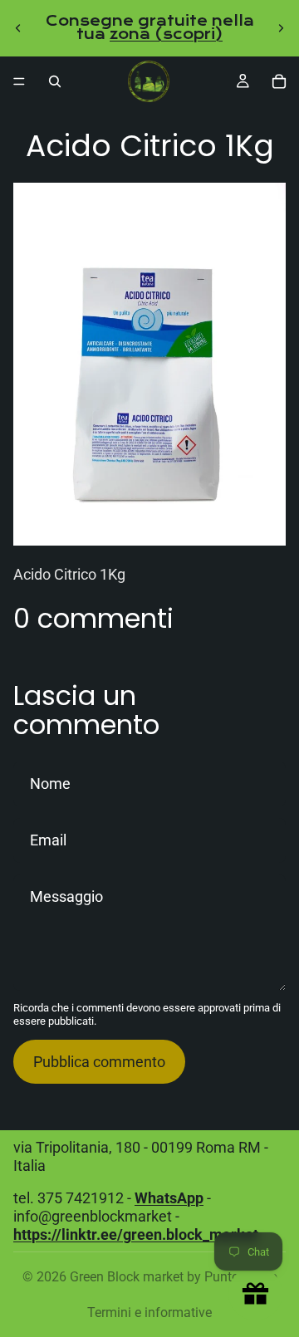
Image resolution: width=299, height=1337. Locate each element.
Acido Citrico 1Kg (69, 574)
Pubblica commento (99, 1061)
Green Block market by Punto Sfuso (173, 1277)
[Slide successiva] (280, 28)
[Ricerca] (55, 81)
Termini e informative (149, 1312)
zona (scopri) (166, 34)
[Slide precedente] (18, 28)
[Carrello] (279, 81)
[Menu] (19, 81)
